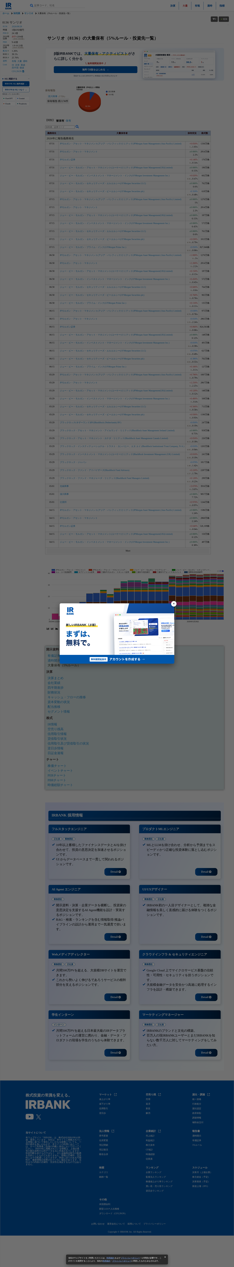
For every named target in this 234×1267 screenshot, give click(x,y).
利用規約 (110, 1258)
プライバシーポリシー (130, 1258)
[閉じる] (174, 604)
